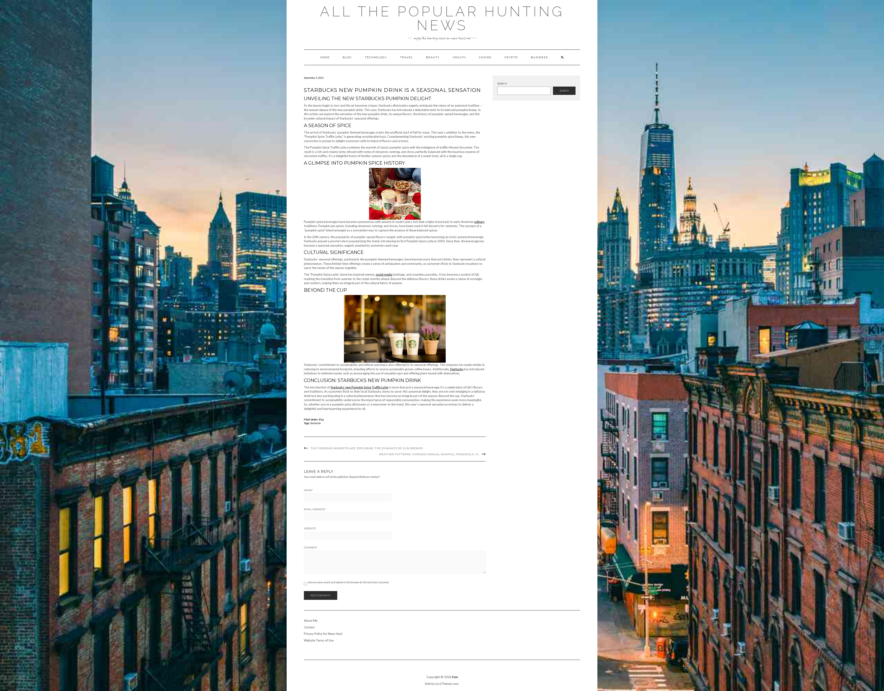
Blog (347, 57)
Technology (376, 57)
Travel (406, 57)
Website (310, 528)
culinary (479, 222)
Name (308, 490)
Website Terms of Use (319, 640)
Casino (485, 57)
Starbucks (456, 369)
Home (325, 57)
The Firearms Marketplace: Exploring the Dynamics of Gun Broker (367, 448)
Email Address (315, 509)
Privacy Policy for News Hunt (323, 634)
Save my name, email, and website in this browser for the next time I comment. (348, 582)
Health (459, 57)
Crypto (511, 57)
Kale (455, 677)
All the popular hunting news (442, 18)
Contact (309, 627)
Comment (310, 547)
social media (384, 274)
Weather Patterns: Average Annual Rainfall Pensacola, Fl (429, 454)
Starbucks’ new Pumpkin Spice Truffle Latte (359, 387)
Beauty (433, 57)
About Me (310, 620)
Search (502, 83)
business (539, 57)
